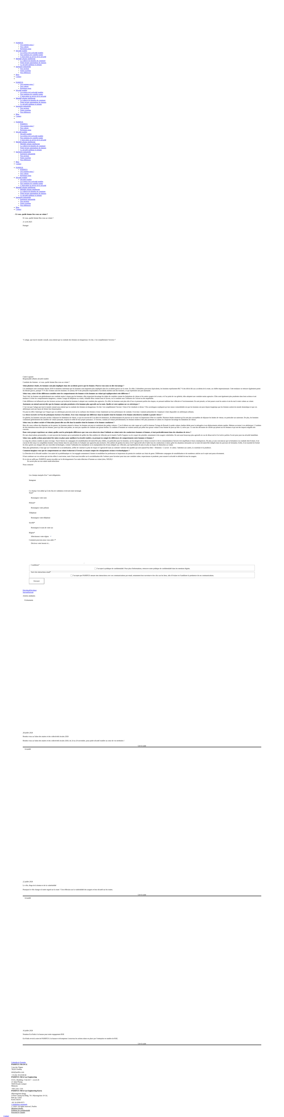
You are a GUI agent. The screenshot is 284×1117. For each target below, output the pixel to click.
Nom (31, 493)
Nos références (25, 73)
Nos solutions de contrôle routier (31, 55)
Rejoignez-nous (25, 49)
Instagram (32, 480)
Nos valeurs (24, 47)
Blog (17, 75)
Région (32, 533)
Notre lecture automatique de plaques (33, 63)
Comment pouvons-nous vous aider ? (42, 540)
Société (32, 523)
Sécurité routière (21, 51)
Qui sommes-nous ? (27, 45)
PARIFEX (19, 43)
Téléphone (32, 513)
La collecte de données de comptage (32, 61)
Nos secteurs (24, 69)
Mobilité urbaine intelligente (25, 59)
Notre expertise (25, 71)
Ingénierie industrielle (23, 67)
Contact (18, 77)
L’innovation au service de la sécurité (33, 57)
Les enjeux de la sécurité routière (31, 53)
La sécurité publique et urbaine (31, 65)
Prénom (32, 503)
